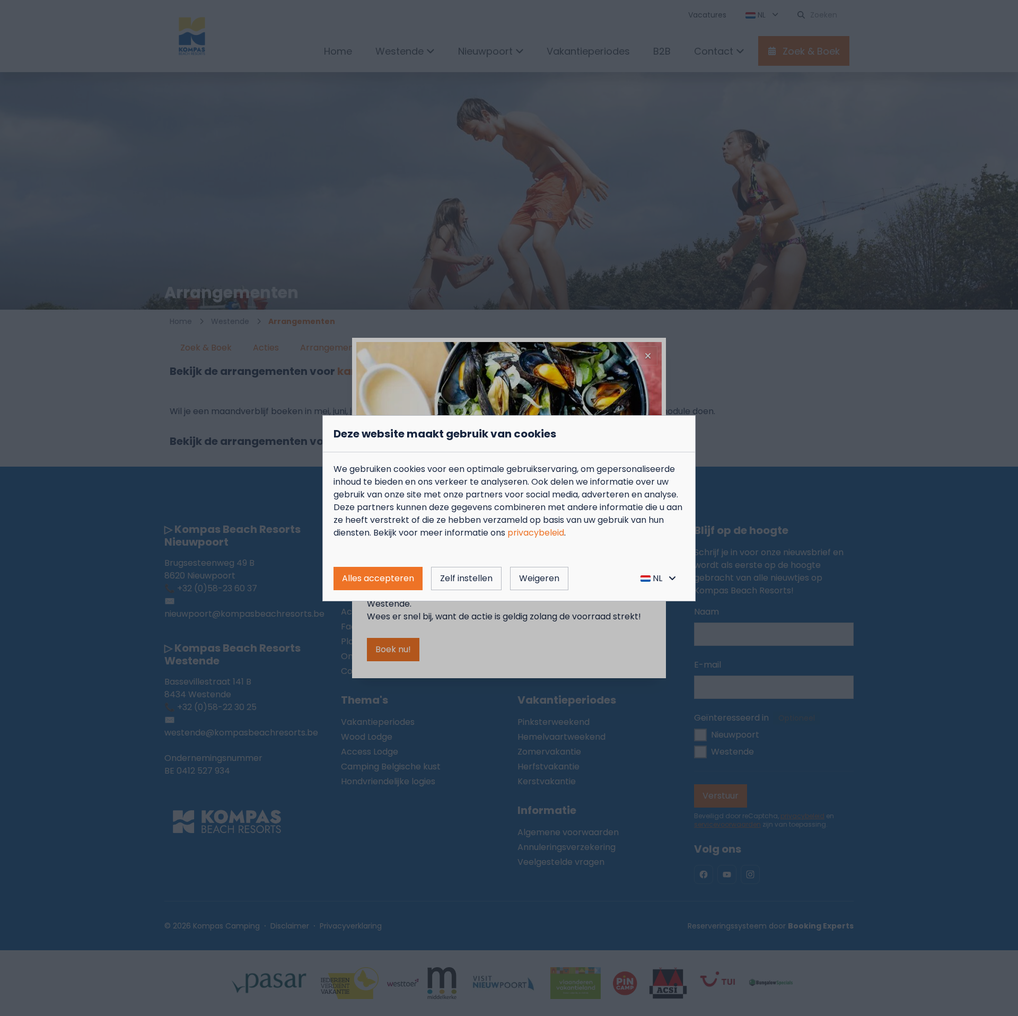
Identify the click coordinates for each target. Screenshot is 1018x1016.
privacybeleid (535, 533)
